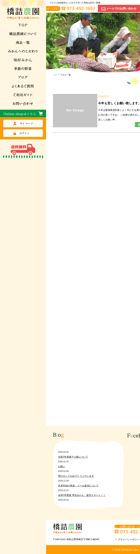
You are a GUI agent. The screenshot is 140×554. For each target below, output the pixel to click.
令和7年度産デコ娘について (73, 456)
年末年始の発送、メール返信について (78, 485)
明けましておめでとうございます (76, 476)
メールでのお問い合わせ (121, 8)
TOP (55, 75)
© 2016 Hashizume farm (125, 549)
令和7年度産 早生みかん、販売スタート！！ (82, 495)
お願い (61, 466)
